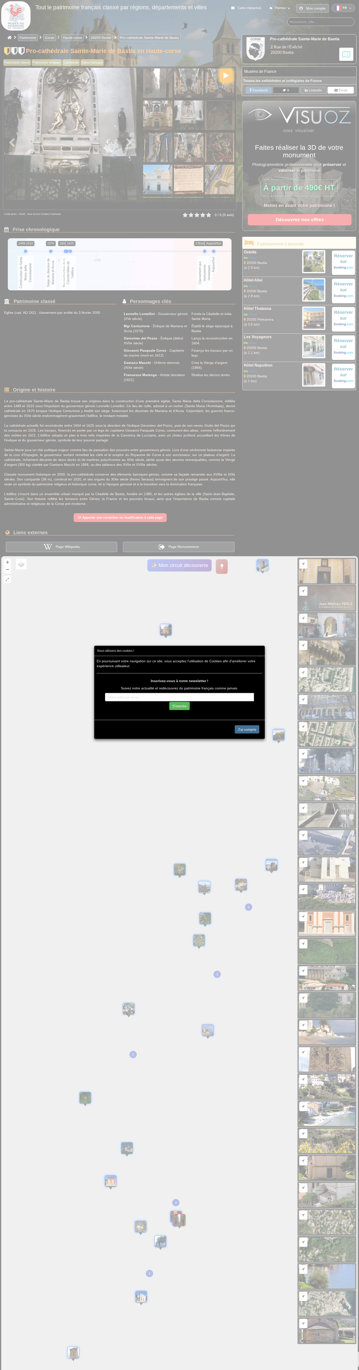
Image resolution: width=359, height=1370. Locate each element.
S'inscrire (179, 706)
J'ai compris (247, 729)
